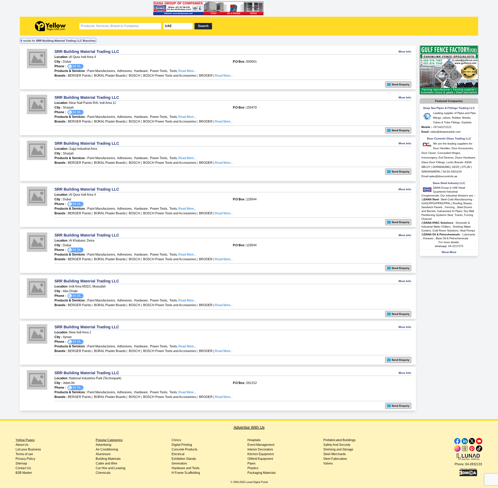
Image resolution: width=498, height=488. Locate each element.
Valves (328, 463)
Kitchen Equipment (260, 454)
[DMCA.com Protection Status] (468, 471)
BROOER (206, 75)
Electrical (178, 454)
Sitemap (21, 463)
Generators (179, 463)
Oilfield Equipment (260, 458)
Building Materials (108, 458)
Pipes (251, 463)
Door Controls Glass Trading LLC (449, 138)
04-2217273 (455, 246)
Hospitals (253, 440)
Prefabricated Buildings (339, 440)
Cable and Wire (106, 463)
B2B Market (24, 472)
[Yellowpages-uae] (50, 26)
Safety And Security (336, 444)
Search (203, 26)
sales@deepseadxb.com (445, 131)
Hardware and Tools (185, 468)
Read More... (187, 71)
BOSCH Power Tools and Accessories (169, 75)
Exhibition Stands (184, 458)
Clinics (176, 440)
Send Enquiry (400, 84)
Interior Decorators (260, 449)
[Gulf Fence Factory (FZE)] (449, 70)
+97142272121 (442, 127)
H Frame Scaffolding (186, 472)
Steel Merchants (334, 454)
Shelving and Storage (338, 449)
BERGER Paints (79, 75)
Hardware (141, 71)
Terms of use (24, 454)
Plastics (252, 468)
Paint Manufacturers (101, 71)
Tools (173, 71)
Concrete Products (184, 449)
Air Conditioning (107, 449)
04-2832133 (473, 464)
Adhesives (124, 71)
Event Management (260, 444)
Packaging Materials (261, 472)
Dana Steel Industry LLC (449, 183)
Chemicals (103, 472)
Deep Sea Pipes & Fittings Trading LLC (449, 108)
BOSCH (135, 75)
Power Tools (158, 71)
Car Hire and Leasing (110, 468)
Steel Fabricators (335, 458)
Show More (449, 252)
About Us (22, 444)
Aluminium (103, 454)
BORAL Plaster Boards (110, 75)
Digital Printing (182, 444)
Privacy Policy (25, 458)
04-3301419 (454, 171)
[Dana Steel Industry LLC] (249, 8)
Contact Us (23, 468)
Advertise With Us (249, 427)
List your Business (28, 449)
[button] (75, 66)
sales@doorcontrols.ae (443, 176)
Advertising (103, 444)
